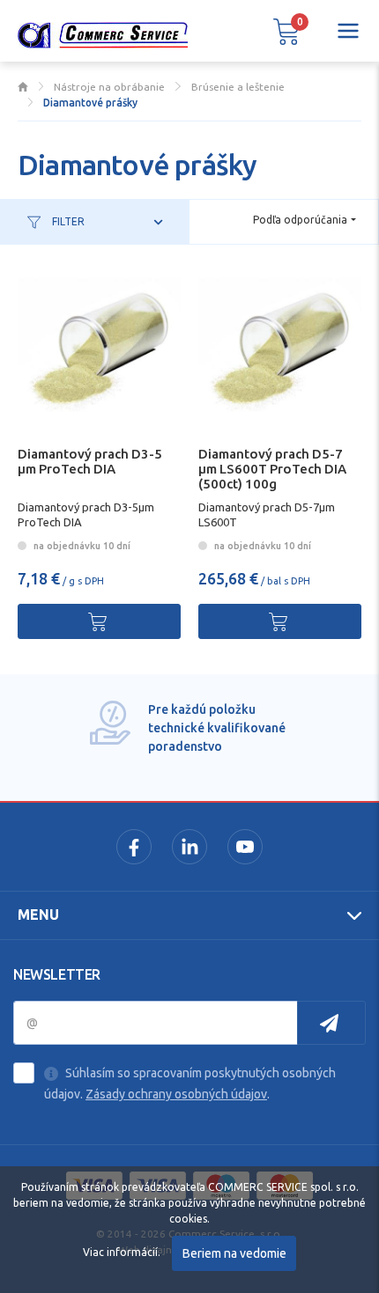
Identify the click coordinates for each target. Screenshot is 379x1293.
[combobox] (304, 220)
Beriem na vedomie (234, 1253)
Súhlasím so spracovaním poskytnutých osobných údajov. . (190, 1083)
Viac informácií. (121, 1252)
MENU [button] (38, 914)
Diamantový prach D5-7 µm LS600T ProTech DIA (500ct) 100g (272, 468)
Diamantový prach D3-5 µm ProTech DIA (90, 461)
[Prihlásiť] (331, 1023)
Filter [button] (67, 221)
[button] (286, 31)
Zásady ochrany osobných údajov (176, 1094)
